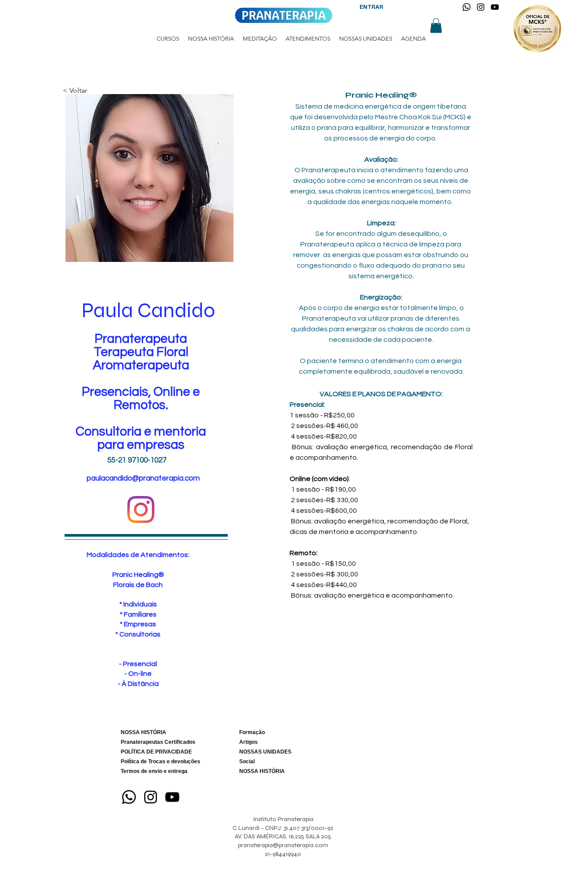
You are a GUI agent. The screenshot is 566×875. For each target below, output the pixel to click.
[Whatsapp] (466, 7)
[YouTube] (495, 7)
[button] (436, 25)
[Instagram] (481, 7)
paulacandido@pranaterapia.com (143, 478)
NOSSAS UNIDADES (265, 752)
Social (247, 761)
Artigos (248, 742)
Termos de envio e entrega (150, 771)
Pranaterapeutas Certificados (150, 742)
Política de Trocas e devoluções (150, 761)
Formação (252, 732)
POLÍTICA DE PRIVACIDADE (150, 752)
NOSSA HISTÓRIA (143, 732)
